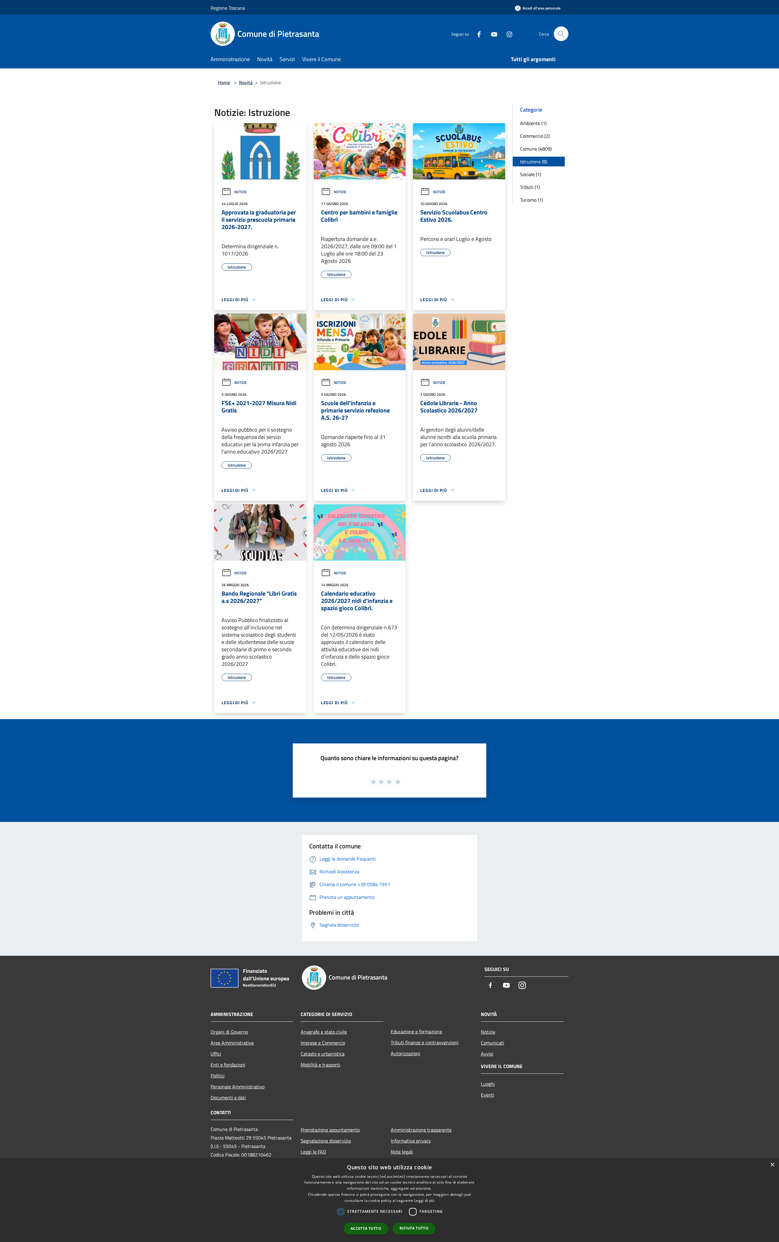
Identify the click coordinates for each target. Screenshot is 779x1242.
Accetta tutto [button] (366, 1228)
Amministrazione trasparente (421, 1129)
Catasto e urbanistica (322, 1053)
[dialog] (389, 1200)
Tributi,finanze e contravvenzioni (425, 1042)
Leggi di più (424, 1200)
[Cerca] (561, 33)
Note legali (402, 1151)
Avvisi (487, 1053)
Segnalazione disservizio (326, 1140)
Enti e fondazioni (228, 1064)
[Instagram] (507, 34)
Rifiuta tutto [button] (414, 1228)
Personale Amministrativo (237, 1086)
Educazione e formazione (416, 1031)
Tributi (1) (530, 187)
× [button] (772, 1165)
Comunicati (492, 1042)
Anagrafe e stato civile (324, 1031)
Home (224, 82)
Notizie (240, 192)
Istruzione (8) (533, 161)
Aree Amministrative (232, 1042)
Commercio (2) (535, 136)
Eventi (487, 1094)
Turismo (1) (531, 200)
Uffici (216, 1053)
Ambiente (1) (533, 123)
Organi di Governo (229, 1031)
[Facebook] (476, 34)
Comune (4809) (536, 148)
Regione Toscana (228, 8)
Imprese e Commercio (323, 1042)
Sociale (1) (530, 174)
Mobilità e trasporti (320, 1064)
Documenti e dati (228, 1097)
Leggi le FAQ (313, 1151)
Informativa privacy (411, 1140)
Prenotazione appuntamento (330, 1129)
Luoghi (488, 1083)
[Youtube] (492, 34)
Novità (246, 82)
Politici (218, 1075)
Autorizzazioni (405, 1053)
